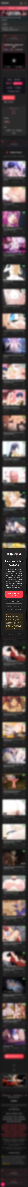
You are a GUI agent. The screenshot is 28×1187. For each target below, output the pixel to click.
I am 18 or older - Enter (14, 594)
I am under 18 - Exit (14, 601)
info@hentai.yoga (13, 626)
